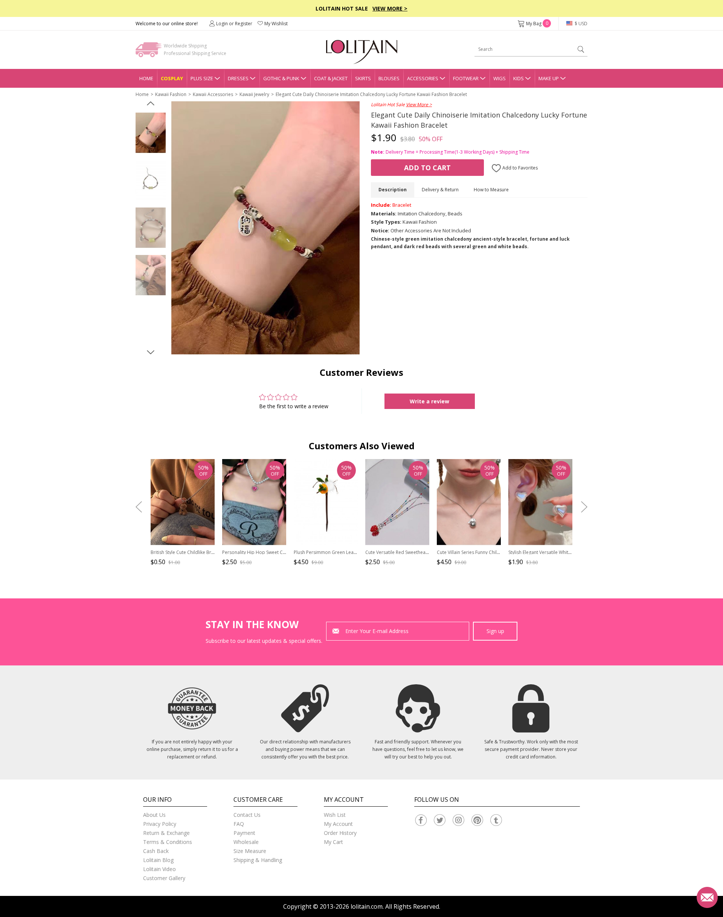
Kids (518, 78)
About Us (154, 814)
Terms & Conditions (167, 841)
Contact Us (247, 814)
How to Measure (491, 189)
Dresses (238, 78)
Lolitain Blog (158, 860)
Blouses (389, 78)
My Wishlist (276, 23)
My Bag (537, 23)
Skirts (363, 78)
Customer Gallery (164, 878)
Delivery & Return (440, 189)
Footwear (466, 78)
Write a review (429, 401)
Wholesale (246, 841)
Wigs (499, 78)
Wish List (335, 814)
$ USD (580, 23)
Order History (340, 832)
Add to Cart (427, 167)
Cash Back (156, 850)
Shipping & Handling (257, 860)
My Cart (333, 841)
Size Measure (249, 850)
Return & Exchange (166, 832)
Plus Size (202, 78)
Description (392, 189)
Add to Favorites (519, 168)
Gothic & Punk (281, 78)
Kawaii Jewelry (254, 94)
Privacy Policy (159, 823)
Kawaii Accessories (213, 94)
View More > (389, 8)
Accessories (422, 78)
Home (146, 78)
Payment (244, 832)
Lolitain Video (159, 869)
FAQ (238, 823)
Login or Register (234, 23)
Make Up (548, 78)
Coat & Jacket (331, 78)
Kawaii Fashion (170, 94)
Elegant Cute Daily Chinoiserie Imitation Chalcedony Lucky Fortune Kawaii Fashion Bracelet (371, 94)
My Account (338, 823)
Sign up (495, 631)
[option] (151, 133)
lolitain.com (367, 906)
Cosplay (172, 78)
